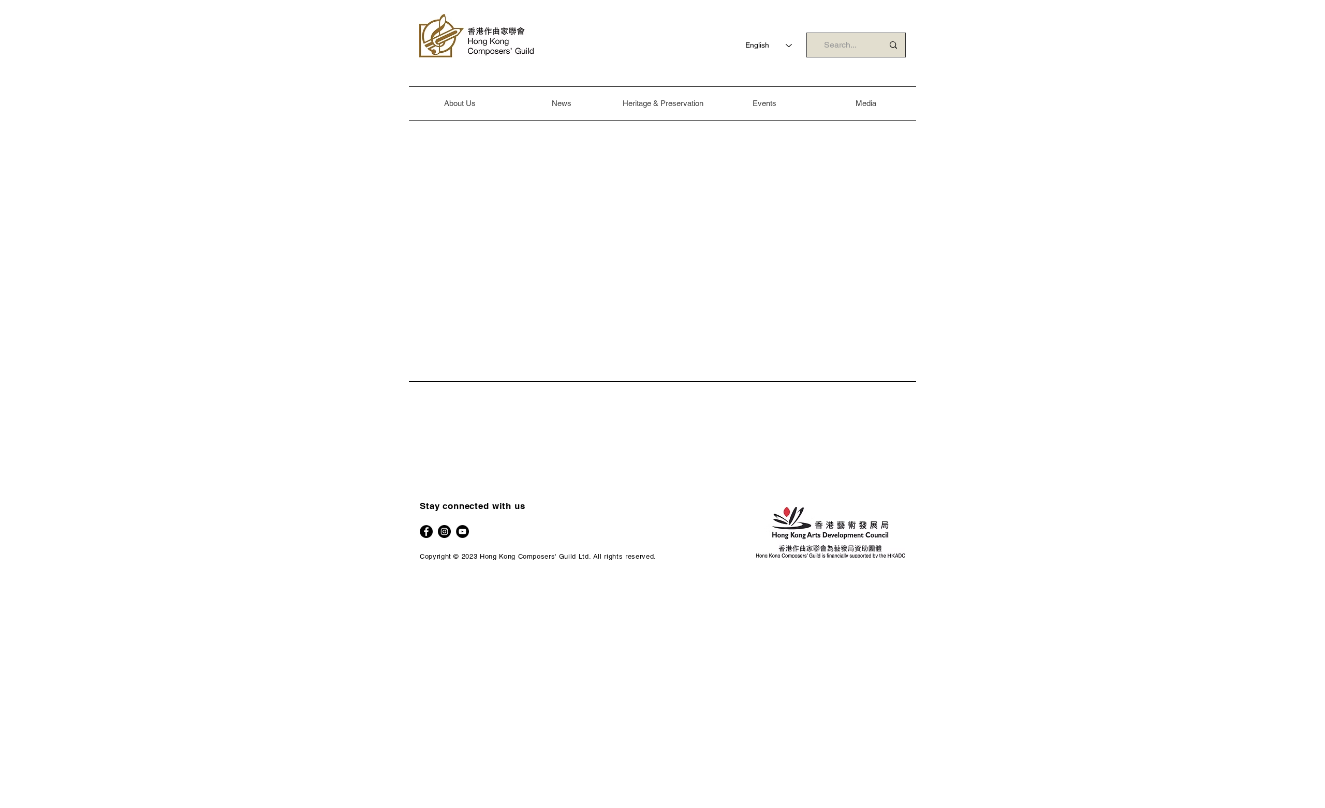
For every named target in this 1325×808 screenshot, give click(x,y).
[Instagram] (444, 531)
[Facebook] (426, 531)
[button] (459, 103)
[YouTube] (462, 531)
